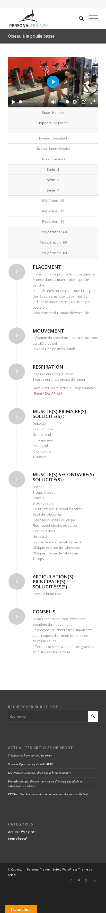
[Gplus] (86, 880)
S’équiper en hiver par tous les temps (30, 755)
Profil (58, 393)
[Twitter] (79, 880)
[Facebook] (71, 880)
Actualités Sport (22, 831)
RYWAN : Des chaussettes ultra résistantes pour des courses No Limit (48, 794)
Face (38, 393)
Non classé (17, 838)
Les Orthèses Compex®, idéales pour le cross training (39, 773)
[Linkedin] (94, 880)
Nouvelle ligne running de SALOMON (30, 764)
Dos (48, 393)
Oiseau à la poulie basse (31, 36)
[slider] (28, 101)
